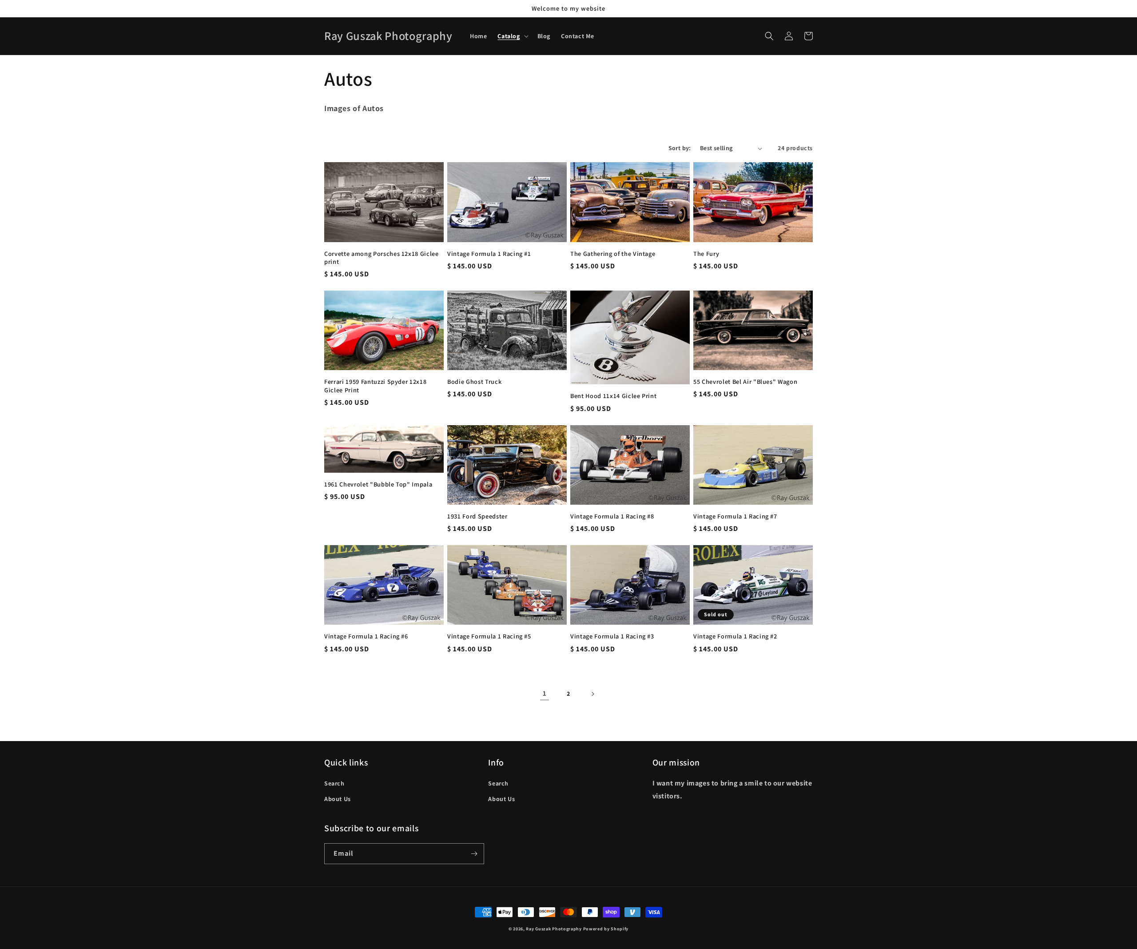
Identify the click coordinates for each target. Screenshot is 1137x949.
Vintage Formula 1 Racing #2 (735, 636)
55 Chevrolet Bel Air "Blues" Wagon (745, 382)
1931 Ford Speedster (477, 516)
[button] (512, 36)
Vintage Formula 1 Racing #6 (366, 636)
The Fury (706, 254)
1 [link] (545, 693)
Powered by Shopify (606, 929)
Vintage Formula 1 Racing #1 (489, 254)
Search (334, 783)
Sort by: (679, 148)
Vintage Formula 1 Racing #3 (612, 636)
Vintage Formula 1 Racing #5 (489, 636)
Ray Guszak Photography (553, 929)
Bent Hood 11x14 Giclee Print (613, 396)
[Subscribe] (474, 853)
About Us (337, 799)
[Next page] (592, 694)
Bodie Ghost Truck (474, 382)
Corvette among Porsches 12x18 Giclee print (381, 258)
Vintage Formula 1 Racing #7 (735, 516)
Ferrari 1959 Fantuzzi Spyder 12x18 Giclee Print (375, 386)
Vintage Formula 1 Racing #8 (612, 516)
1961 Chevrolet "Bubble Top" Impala (378, 484)
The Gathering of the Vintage (612, 254)
